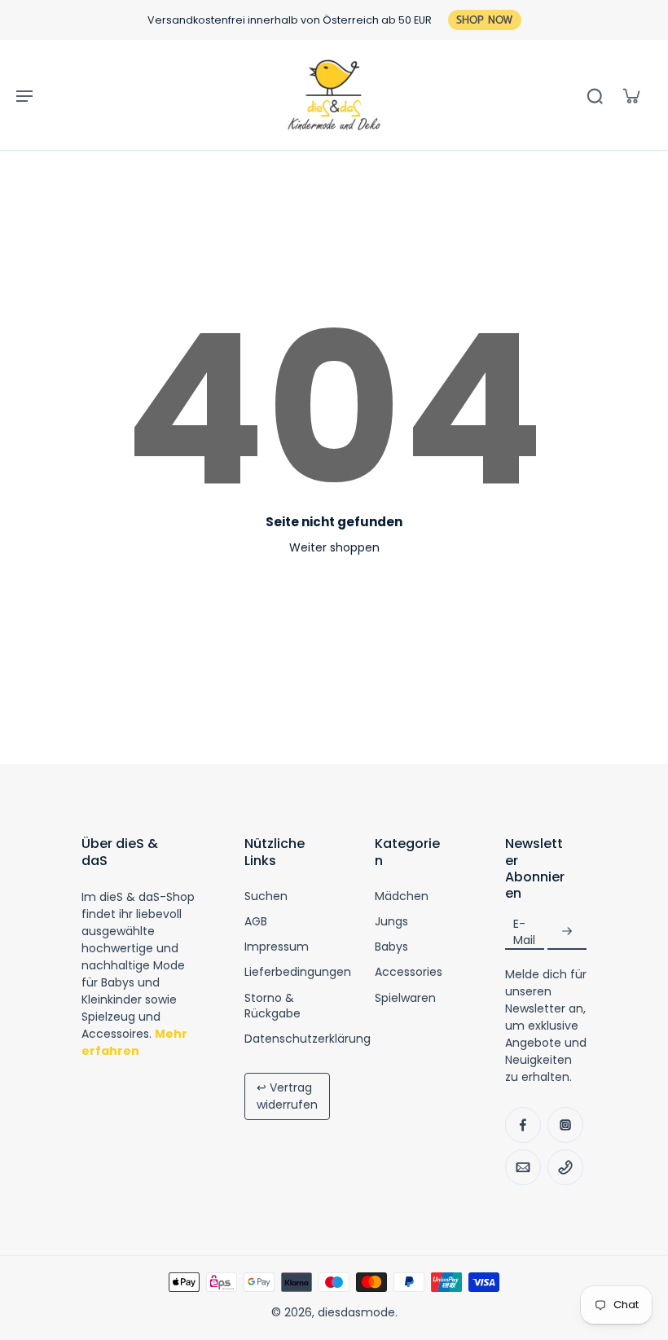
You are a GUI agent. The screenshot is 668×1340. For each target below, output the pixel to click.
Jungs (391, 921)
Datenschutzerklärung (307, 1039)
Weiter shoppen (334, 547)
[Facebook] (523, 1125)
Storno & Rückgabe (272, 1006)
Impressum (276, 947)
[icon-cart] (630, 95)
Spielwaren (405, 998)
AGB (255, 921)
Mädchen (401, 896)
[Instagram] (565, 1125)
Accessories (408, 972)
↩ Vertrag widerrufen (287, 1096)
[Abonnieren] (567, 932)
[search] (595, 95)
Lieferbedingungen (297, 972)
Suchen (266, 896)
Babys (391, 947)
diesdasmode (356, 1312)
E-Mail (524, 931)
